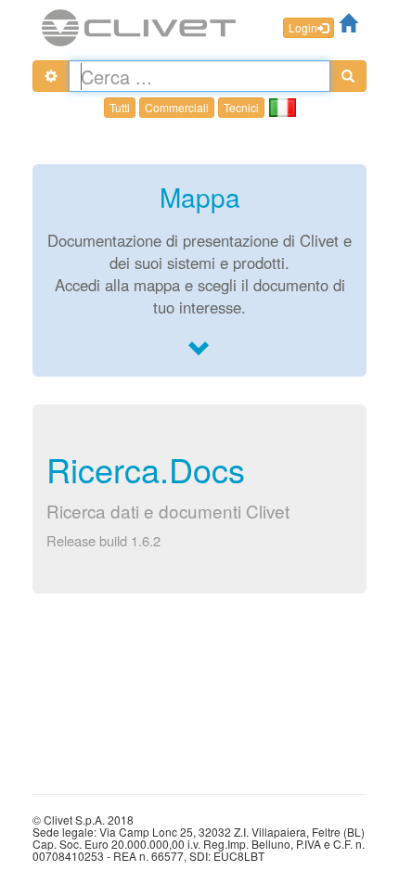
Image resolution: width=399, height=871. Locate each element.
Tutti (119, 107)
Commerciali (177, 107)
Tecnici (241, 107)
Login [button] (303, 27)
